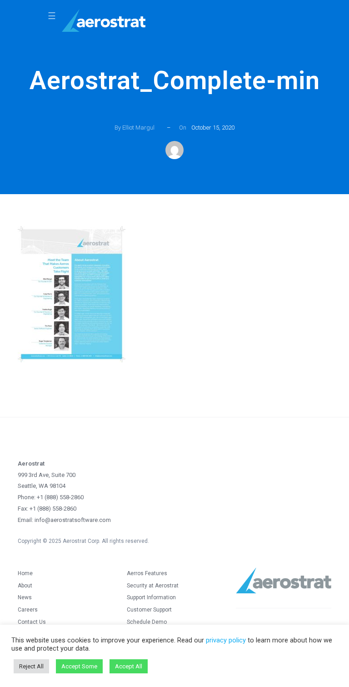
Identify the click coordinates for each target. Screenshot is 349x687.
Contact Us (32, 622)
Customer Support (149, 610)
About (25, 585)
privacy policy (226, 640)
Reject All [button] (31, 666)
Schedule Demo (147, 622)
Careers (28, 610)
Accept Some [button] (79, 666)
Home (25, 573)
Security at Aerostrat (153, 585)
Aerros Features (147, 573)
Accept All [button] (128, 666)
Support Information (151, 597)
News (25, 597)
